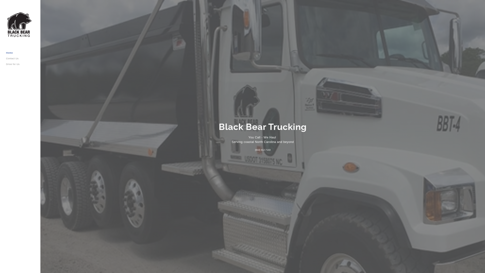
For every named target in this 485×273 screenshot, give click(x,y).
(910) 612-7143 (263, 150)
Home (9, 53)
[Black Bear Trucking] (19, 24)
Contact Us (12, 58)
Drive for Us (13, 64)
